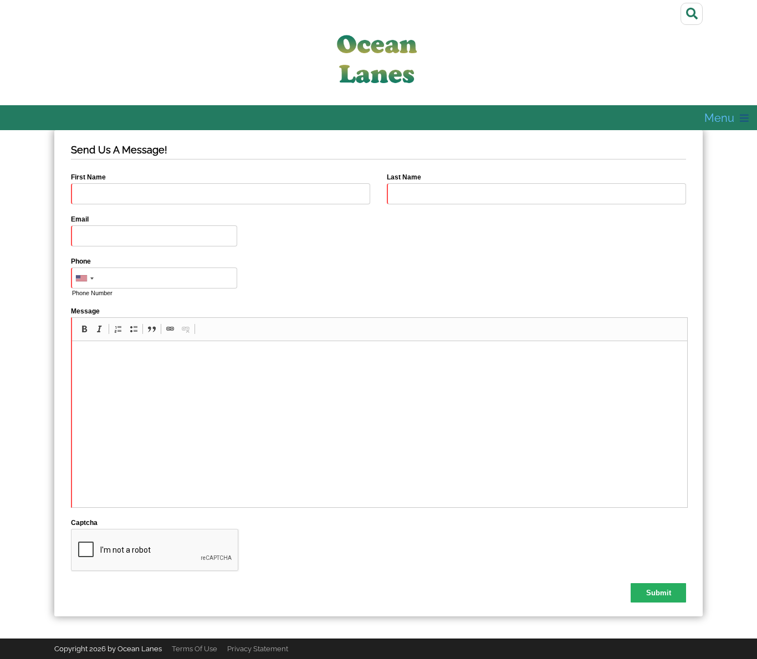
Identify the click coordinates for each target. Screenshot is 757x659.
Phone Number (92, 293)
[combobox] (84, 278)
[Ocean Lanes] (378, 62)
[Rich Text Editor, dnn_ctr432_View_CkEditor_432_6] (379, 424)
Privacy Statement (257, 649)
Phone (81, 261)
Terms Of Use (194, 649)
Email (80, 219)
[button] (84, 329)
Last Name (404, 177)
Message (85, 311)
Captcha (84, 523)
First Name (88, 177)
